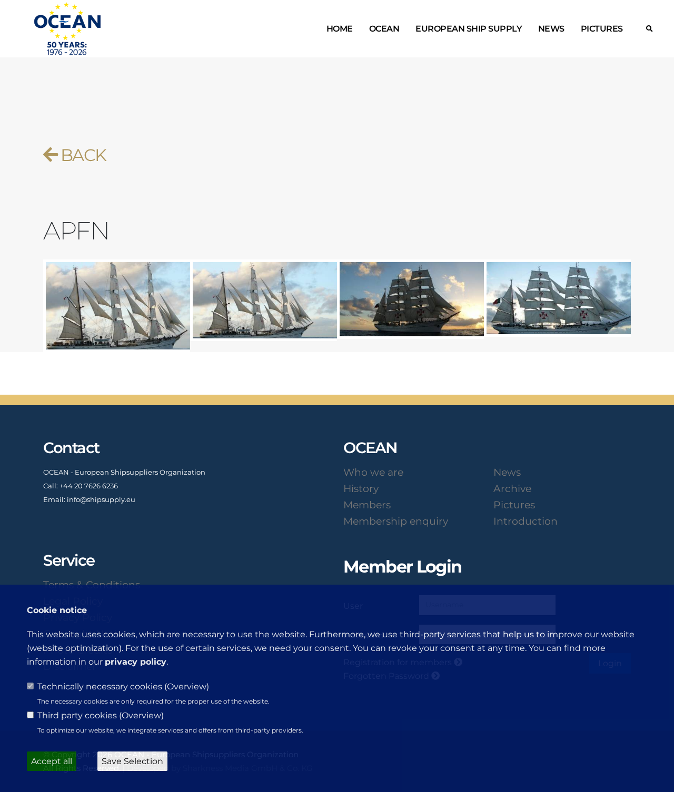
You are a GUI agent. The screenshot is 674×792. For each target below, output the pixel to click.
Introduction (525, 521)
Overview (186, 686)
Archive (512, 488)
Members (367, 504)
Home (339, 29)
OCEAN (384, 29)
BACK (81, 155)
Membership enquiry (395, 521)
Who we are (373, 472)
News (551, 29)
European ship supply (468, 29)
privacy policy (135, 662)
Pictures (602, 29)
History (361, 488)
